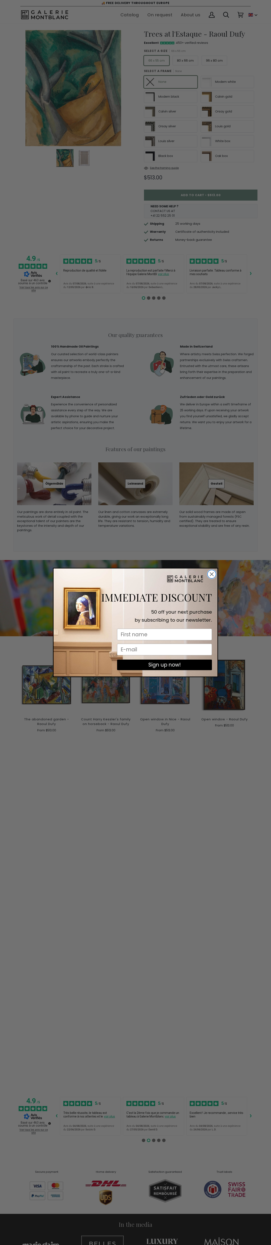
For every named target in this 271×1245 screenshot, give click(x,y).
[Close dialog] (211, 574)
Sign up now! (164, 664)
